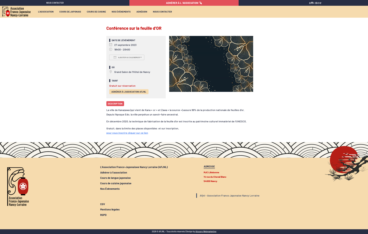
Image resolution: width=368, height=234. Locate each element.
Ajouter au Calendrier (129, 57)
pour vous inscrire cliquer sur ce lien (127, 132)
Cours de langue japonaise (115, 177)
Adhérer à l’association (113, 172)
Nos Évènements (110, 188)
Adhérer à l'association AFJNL (128, 91)
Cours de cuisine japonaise (115, 183)
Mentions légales (110, 209)
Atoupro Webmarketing (205, 231)
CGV (102, 204)
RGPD (103, 214)
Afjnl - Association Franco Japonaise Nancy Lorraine (229, 195)
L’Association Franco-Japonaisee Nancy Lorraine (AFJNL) (134, 167)
